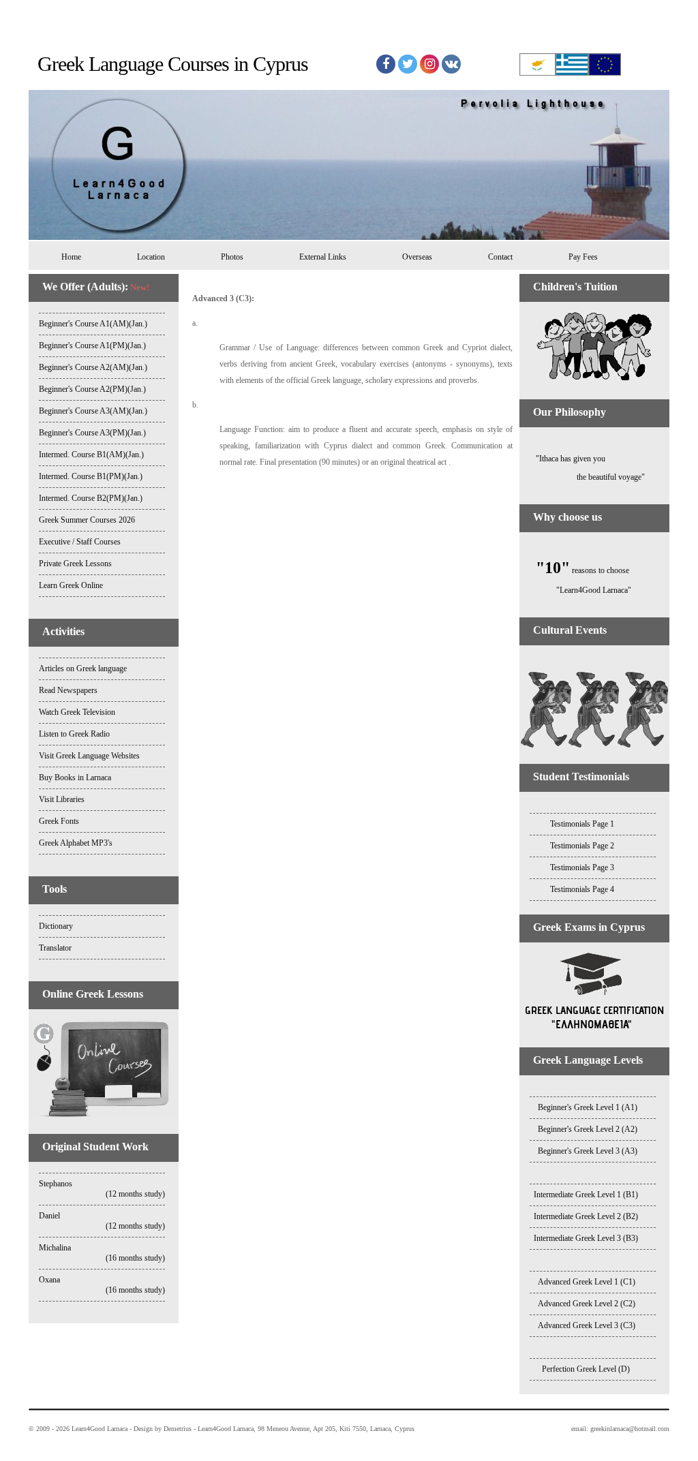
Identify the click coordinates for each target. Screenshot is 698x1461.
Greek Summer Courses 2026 (87, 520)
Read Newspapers (68, 690)
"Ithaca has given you (562, 458)
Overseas (417, 257)
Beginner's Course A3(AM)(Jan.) (93, 411)
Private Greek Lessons (75, 563)
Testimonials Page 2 (582, 845)
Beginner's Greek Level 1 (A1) (587, 1107)
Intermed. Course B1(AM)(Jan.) (91, 454)
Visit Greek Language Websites (89, 755)
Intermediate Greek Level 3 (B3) (586, 1238)
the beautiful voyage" (582, 477)
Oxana (102, 1285)
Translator (55, 948)
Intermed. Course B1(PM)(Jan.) (90, 476)
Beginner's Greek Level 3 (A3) (587, 1151)
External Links (322, 257)
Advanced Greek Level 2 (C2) (586, 1303)
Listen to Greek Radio (74, 734)
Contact (500, 257)
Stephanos (102, 1189)
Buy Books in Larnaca (75, 777)
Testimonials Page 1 (582, 824)
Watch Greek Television (77, 712)
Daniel (102, 1221)
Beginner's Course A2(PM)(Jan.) (92, 389)
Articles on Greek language (83, 668)
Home (67, 257)
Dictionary (56, 926)
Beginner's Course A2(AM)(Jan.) (93, 367)
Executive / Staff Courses (80, 542)
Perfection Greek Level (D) (586, 1369)
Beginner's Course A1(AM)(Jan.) (93, 323)
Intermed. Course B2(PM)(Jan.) (90, 498)
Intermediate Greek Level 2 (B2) (586, 1216)
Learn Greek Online (71, 585)
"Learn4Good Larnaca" (575, 590)
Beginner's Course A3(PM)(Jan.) (92, 432)
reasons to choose (582, 570)
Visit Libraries (62, 799)
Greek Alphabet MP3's (75, 843)
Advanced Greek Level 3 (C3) (586, 1325)
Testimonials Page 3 (582, 867)
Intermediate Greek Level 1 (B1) (586, 1194)
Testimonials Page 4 (582, 889)
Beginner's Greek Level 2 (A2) (587, 1129)
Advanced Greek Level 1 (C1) (586, 1282)
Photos (232, 257)
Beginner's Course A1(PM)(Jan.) (92, 345)
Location (151, 257)
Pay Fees (583, 257)
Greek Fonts (59, 821)
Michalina (102, 1253)
